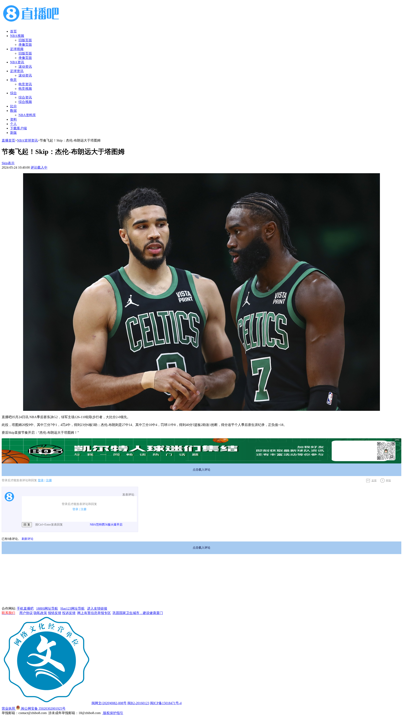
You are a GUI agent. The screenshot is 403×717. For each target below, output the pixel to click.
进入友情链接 (97, 608)
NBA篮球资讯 (27, 140)
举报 (388, 480)
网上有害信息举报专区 (94, 613)
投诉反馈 (69, 613)
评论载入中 (39, 167)
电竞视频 (25, 88)
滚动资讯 (25, 66)
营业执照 (9, 708)
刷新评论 (27, 538)
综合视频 (25, 102)
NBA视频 (17, 36)
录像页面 (25, 44)
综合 (13, 93)
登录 (41, 480)
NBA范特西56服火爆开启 (106, 524)
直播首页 (8, 140)
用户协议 (26, 613)
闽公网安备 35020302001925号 (42, 708)
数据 (13, 110)
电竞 (13, 80)
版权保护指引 (112, 713)
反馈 (374, 480)
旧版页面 (25, 40)
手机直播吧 (25, 608)
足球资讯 (17, 71)
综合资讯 (25, 97)
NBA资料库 (27, 115)
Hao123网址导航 (72, 608)
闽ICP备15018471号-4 (166, 703)
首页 (13, 31)
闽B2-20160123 (138, 703)
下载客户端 (18, 128)
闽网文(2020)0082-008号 (109, 703)
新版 (13, 132)
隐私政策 (40, 613)
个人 (13, 124)
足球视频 (17, 49)
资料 (13, 119)
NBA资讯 (17, 62)
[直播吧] (31, 24)
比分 (13, 106)
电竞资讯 (25, 84)
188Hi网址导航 (47, 608)
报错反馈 (54, 613)
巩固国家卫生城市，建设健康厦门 (138, 613)
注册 (49, 480)
